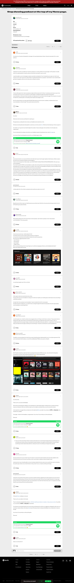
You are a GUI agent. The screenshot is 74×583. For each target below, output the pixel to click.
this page (52, 132)
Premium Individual (50, 562)
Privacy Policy (17, 580)
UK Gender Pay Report (57, 580)
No (41, 581)
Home (8, 8)
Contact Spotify (39, 569)
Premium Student (49, 569)
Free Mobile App (39, 567)
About (17, 562)
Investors (27, 569)
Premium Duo (49, 564)
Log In (68, 5)
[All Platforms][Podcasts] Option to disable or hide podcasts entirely (43, 502)
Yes (47, 581)
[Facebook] (70, 560)
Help (29, 5)
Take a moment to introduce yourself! (33, 143)
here (42, 124)
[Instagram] (63, 560)
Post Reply (57, 550)
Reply (57, 40)
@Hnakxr (18, 496)
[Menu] (71, 5)
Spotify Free (48, 572)
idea (29, 508)
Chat (36, 5)
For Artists (28, 562)
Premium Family (49, 567)
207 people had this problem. (19, 40)
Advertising (28, 567)
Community (7, 5)
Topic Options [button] (14, 44)
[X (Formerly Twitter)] (66, 560)
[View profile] (14, 17)
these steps (43, 2)
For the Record (18, 567)
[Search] (65, 5)
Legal (3, 580)
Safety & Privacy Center (10, 580)
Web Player (38, 564)
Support (37, 562)
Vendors (27, 572)
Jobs (16, 564)
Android (13, 8)
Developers (28, 564)
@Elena (38, 410)
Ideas (44, 5)
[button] (60, 18)
